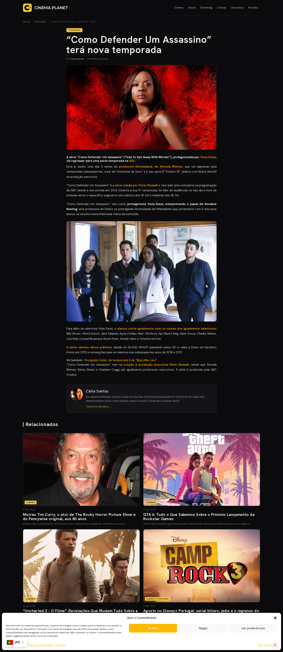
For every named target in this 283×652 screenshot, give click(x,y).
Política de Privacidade (40, 645)
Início (26, 21)
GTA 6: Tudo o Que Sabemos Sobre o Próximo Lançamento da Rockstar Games (199, 516)
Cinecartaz (237, 7)
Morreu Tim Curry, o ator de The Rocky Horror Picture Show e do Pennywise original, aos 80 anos (79, 516)
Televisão (40, 21)
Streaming (206, 7)
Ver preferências (253, 628)
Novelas (253, 7)
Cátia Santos (77, 58)
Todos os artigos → (98, 406)
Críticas (221, 7)
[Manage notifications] (275, 645)
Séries (192, 7)
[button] (275, 618)
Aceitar (153, 628)
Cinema (178, 7)
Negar (203, 628)
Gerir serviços (265, 645)
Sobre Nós (60, 645)
